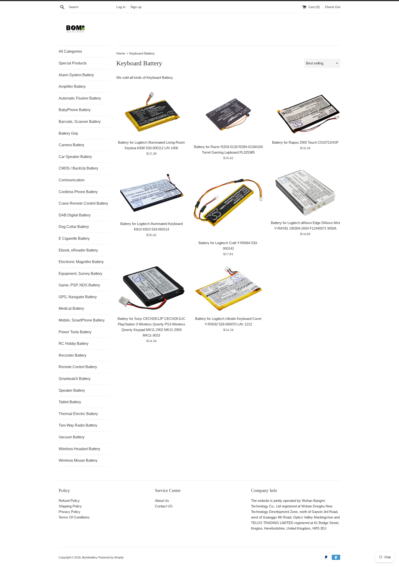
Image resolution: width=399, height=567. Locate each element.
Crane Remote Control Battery (83, 203)
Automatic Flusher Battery (80, 98)
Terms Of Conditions (74, 517)
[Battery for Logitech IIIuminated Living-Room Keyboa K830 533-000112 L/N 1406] (151, 112)
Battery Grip (68, 133)
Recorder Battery (72, 355)
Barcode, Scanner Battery (80, 122)
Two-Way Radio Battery (78, 425)
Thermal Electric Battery (78, 414)
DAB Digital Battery (75, 215)
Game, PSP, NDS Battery (79, 285)
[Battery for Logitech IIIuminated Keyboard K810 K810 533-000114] (151, 193)
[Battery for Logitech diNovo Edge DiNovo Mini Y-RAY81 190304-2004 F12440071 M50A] (305, 193)
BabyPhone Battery (75, 110)
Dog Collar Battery (74, 227)
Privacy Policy (69, 512)
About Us (162, 501)
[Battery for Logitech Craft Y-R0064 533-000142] (228, 203)
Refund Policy (69, 501)
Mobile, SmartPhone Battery (82, 320)
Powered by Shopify (111, 557)
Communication (72, 180)
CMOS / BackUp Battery (78, 168)
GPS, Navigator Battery (78, 297)
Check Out (332, 7)
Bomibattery (89, 557)
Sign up (136, 7)
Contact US (163, 506)
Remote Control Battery (78, 367)
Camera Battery (71, 145)
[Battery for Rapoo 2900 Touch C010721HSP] (305, 112)
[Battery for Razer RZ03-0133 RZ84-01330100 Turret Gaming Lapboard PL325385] (228, 114)
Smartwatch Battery (75, 379)
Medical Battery (71, 308)
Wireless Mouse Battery (78, 460)
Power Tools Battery (75, 332)
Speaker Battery (72, 390)
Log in (120, 7)
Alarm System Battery (76, 75)
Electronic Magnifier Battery (81, 262)
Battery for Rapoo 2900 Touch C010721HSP (305, 142)
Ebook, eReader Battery (78, 250)
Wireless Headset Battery (79, 449)
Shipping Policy (70, 506)
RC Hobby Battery (73, 344)
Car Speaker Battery (75, 157)
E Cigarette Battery (74, 238)
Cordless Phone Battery (78, 192)
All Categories (70, 51)
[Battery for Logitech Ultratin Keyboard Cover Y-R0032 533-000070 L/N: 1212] (228, 289)
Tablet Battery (70, 402)
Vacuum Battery (72, 437)
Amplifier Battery (72, 86)
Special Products (73, 63)
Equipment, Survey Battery (80, 274)
